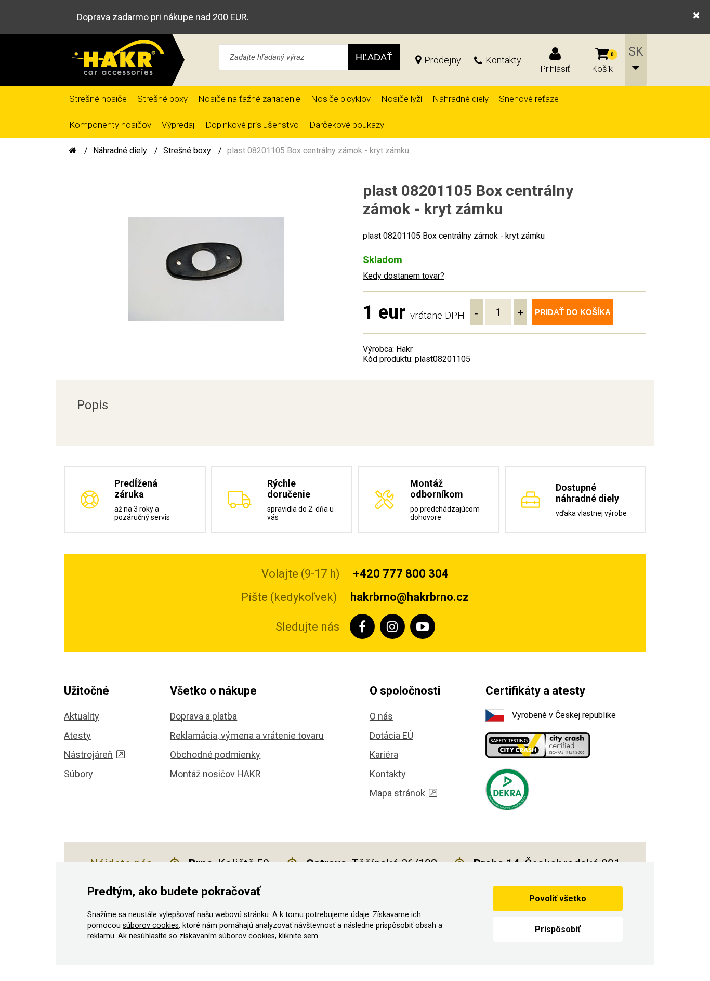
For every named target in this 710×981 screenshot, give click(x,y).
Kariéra (384, 754)
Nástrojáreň (88, 754)
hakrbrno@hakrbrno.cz (409, 597)
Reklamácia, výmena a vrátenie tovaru (247, 735)
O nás (381, 716)
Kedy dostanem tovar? (403, 276)
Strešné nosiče (98, 99)
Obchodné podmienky (215, 754)
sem (311, 936)
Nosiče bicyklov (341, 99)
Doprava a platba (203, 716)
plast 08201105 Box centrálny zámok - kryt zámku (318, 150)
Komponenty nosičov (110, 125)
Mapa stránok (397, 793)
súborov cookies (151, 925)
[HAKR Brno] (73, 150)
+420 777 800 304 (401, 573)
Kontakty (503, 60)
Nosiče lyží (401, 99)
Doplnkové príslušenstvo (252, 125)
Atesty (77, 735)
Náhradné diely (460, 99)
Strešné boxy (162, 99)
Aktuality (81, 716)
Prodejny (442, 60)
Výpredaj (178, 125)
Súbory (78, 773)
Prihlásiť (555, 68)
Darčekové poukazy (346, 125)
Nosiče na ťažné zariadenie (249, 99)
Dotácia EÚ (391, 735)
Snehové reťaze (529, 99)
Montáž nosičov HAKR (215, 773)
